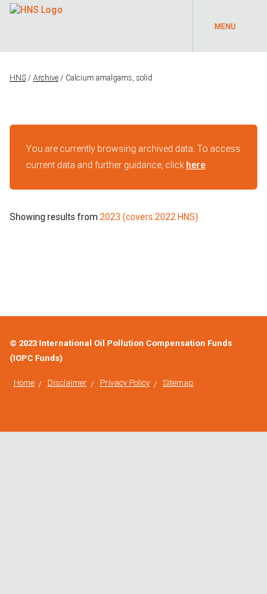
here (195, 165)
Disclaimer (67, 383)
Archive (45, 77)
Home (24, 383)
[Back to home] (36, 8)
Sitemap (178, 383)
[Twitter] (254, 343)
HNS (18, 77)
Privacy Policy (125, 383)
